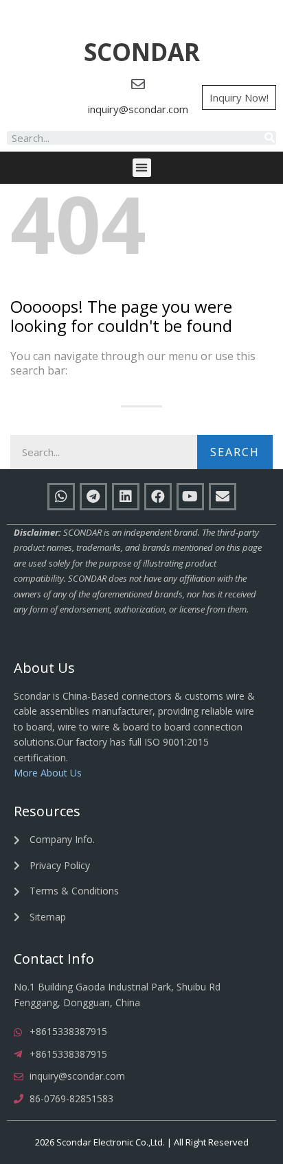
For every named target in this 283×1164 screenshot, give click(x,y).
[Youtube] (190, 496)
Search (235, 452)
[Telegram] (93, 496)
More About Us (48, 772)
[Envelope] (222, 496)
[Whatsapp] (61, 496)
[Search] (269, 138)
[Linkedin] (125, 496)
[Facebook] (158, 496)
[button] (142, 52)
